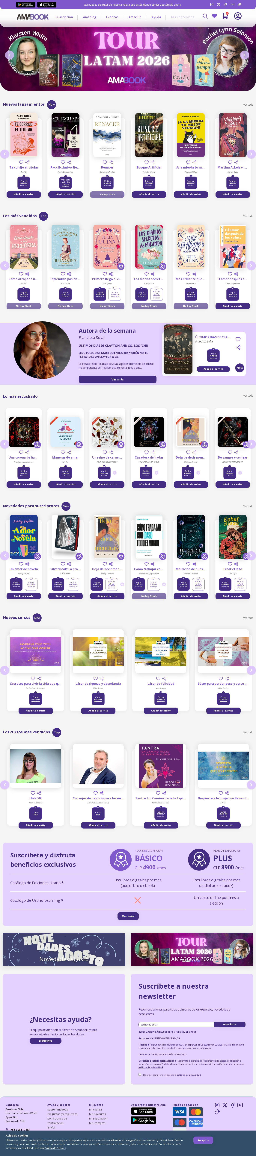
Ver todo (248, 104)
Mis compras (97, 1123)
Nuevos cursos (16, 617)
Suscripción (64, 17)
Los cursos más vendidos (26, 732)
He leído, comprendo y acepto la (172, 1074)
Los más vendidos (20, 215)
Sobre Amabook (57, 1109)
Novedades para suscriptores (31, 505)
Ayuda (156, 17)
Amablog (89, 17)
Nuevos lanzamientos (24, 104)
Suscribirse (229, 1024)
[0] (225, 17)
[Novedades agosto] (64, 949)
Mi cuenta (95, 1109)
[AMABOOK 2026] (192, 949)
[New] (178, 357)
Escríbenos (45, 1040)
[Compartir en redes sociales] (27, 162)
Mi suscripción (98, 1118)
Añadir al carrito (24, 194)
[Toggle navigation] (222, 26)
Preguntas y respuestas (62, 1114)
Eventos (112, 17)
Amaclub (135, 17)
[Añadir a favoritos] (21, 162)
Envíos (51, 1127)
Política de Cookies (55, 1148)
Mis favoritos (97, 1114)
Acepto (203, 1140)
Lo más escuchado (20, 396)
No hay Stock (107, 194)
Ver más (118, 379)
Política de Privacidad (150, 1067)
